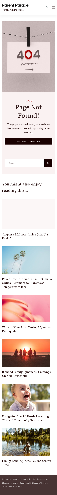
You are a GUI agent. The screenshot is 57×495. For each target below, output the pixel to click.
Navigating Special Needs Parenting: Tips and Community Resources (26, 418)
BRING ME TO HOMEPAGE (28, 141)
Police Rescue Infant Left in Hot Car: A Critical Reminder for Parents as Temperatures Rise (27, 283)
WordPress (17, 487)
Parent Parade (15, 5)
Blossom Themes (39, 483)
